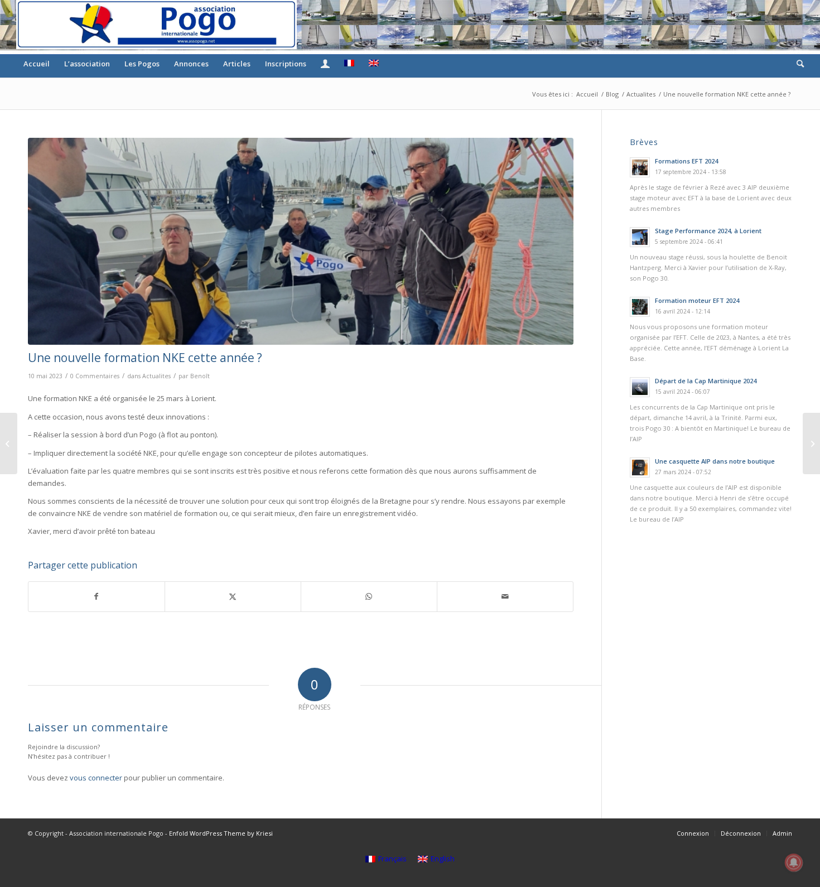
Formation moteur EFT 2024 (697, 300)
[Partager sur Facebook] (96, 596)
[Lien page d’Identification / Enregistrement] (325, 64)
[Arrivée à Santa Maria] (811, 443)
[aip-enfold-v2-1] (156, 24)
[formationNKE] (300, 241)
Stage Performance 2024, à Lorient (708, 230)
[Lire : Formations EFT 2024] (640, 167)
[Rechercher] (796, 64)
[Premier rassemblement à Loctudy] (8, 443)
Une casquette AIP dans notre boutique (715, 461)
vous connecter (96, 778)
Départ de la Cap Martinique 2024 (705, 381)
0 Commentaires (94, 376)
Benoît (200, 376)
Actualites (156, 376)
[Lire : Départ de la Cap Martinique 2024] (640, 387)
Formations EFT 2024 (686, 161)
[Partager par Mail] (505, 596)
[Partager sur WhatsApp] (369, 596)
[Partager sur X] (233, 596)
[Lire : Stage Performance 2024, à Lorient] (640, 237)
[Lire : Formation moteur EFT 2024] (640, 307)
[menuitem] (36, 64)
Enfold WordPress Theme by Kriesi (221, 833)
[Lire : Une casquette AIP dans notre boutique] (640, 467)
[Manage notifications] (794, 862)
